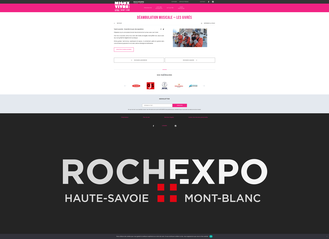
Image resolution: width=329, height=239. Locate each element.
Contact (202, 1)
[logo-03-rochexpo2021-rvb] (164, 180)
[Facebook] (161, 29)
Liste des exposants (159, 8)
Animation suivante (188, 60)
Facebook (208, 2)
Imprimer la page (209, 23)
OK (211, 236)
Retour (119, 23)
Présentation (124, 117)
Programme (148, 7)
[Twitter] (163, 29)
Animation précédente (140, 60)
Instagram (213, 2)
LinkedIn (164, 125)
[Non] (327, 236)
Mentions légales (169, 117)
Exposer (174, 1)
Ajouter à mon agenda (123, 49)
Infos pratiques (181, 8)
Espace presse (183, 1)
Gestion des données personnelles (198, 117)
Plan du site (146, 117)
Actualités (170, 7)
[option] (136, 86)
